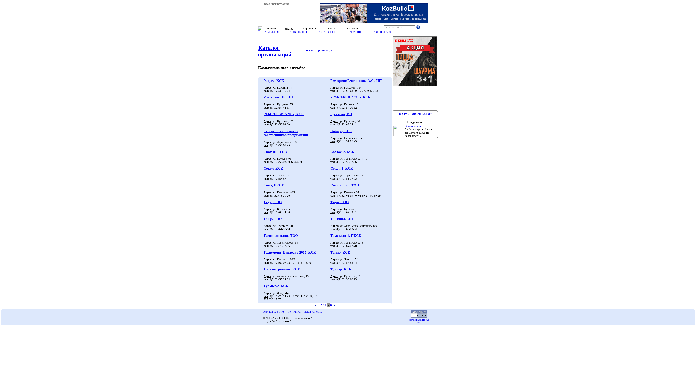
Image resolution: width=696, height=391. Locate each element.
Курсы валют (327, 31)
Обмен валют (413, 126)
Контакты (294, 311)
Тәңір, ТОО (273, 202)
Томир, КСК (340, 252)
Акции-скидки (382, 31)
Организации (298, 31)
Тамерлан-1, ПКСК (345, 235)
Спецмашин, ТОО (344, 185)
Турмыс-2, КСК (276, 286)
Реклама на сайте (273, 311)
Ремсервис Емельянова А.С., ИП (356, 81)
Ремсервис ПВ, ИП (278, 97)
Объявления (271, 31)
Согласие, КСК (342, 152)
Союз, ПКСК (274, 185)
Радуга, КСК (274, 81)
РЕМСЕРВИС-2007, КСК (350, 97)
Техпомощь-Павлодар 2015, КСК (290, 252)
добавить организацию (319, 50)
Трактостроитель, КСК (282, 269)
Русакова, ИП (341, 114)
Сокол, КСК (273, 168)
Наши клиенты (313, 311)
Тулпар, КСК (341, 269)
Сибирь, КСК (341, 131)
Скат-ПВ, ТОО (275, 152)
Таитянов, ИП (341, 219)
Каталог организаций (274, 51)
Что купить (354, 31)
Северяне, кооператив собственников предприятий (286, 133)
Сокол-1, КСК (341, 168)
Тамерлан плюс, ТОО (281, 235)
